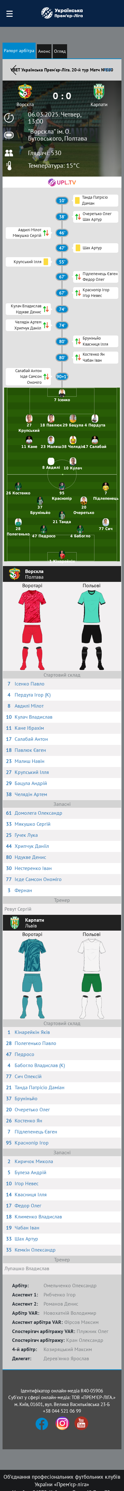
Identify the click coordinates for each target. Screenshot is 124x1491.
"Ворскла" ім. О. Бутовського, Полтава (57, 135)
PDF (108, 70)
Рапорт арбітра (19, 50)
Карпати (99, 104)
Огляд (60, 51)
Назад (13, 70)
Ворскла (25, 104)
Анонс (44, 51)
